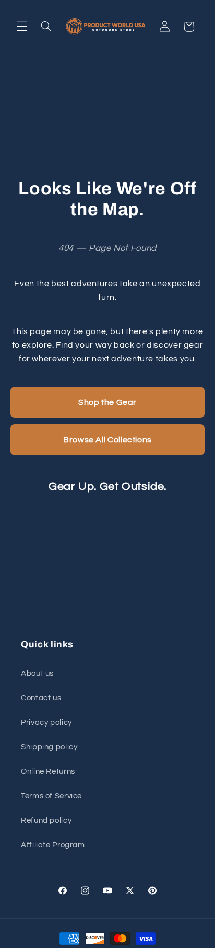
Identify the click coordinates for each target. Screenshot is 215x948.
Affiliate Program (53, 845)
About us (37, 674)
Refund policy (46, 820)
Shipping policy (49, 747)
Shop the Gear (107, 402)
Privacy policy (46, 723)
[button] (22, 27)
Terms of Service (51, 796)
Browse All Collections (107, 440)
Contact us (41, 698)
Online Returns (48, 771)
